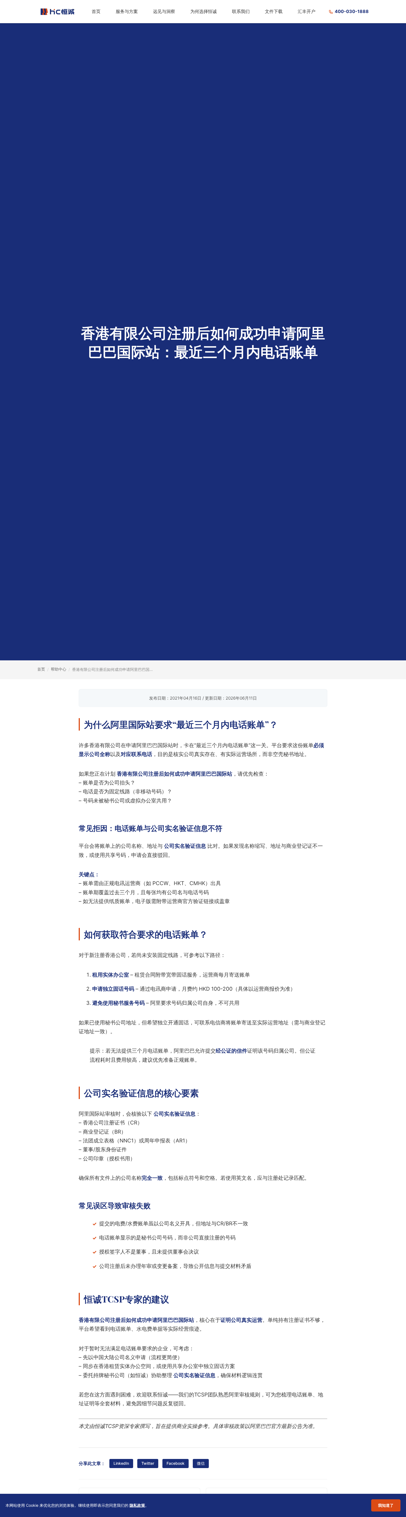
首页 (96, 11)
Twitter (147, 1463)
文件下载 (274, 11)
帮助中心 (58, 669)
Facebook (175, 1463)
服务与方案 (127, 11)
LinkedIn (121, 1463)
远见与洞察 (164, 11)
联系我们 (241, 11)
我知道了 (386, 1505)
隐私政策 (137, 1505)
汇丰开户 (306, 11)
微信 (201, 1463)
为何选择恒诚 (203, 11)
